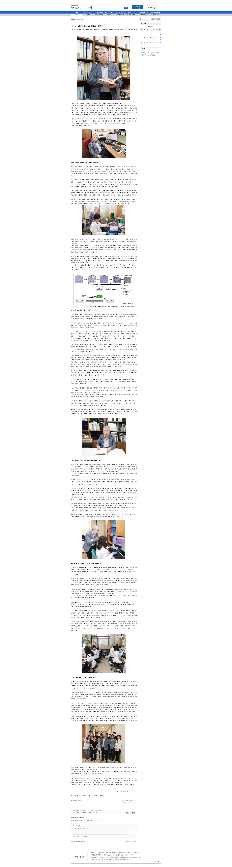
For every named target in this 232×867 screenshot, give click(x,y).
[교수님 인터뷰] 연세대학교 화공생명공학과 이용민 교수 (154, 52)
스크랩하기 (94, 812)
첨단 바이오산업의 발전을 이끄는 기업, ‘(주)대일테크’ (89, 820)
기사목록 (82, 812)
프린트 (88, 812)
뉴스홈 (72, 19)
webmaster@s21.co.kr (136, 857)
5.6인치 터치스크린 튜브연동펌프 (149, 56)
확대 (74, 812)
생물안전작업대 (80, 817)
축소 (78, 812)
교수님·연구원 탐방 (79, 19)
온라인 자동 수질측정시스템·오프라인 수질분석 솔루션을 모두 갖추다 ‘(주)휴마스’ (160, 54)
